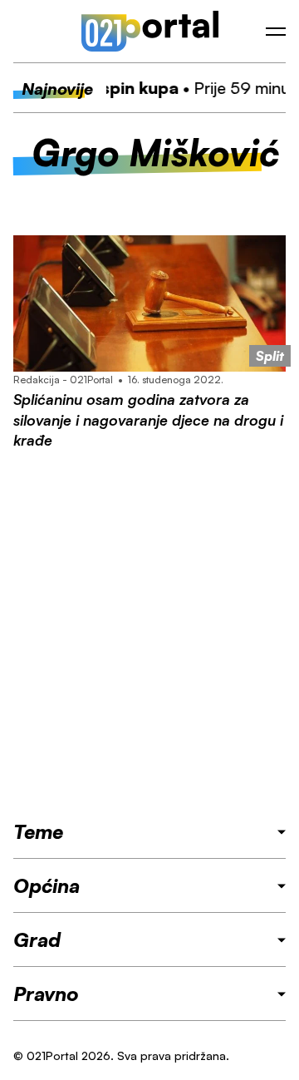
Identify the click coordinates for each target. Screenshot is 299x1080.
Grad (37, 939)
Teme (38, 831)
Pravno (46, 993)
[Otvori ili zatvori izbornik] (276, 32)
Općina (46, 885)
